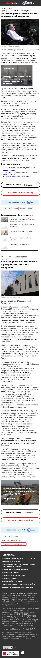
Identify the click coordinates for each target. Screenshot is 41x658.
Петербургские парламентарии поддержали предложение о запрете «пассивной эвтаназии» (22, 219)
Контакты (6, 569)
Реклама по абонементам (13, 575)
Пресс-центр (30, 559)
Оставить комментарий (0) (20, 193)
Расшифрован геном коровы (19, 244)
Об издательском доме (12, 559)
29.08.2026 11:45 (6, 257)
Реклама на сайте (10, 572)
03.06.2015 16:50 (6, 9)
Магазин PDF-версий (11, 562)
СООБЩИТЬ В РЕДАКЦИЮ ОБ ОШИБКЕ (17, 587)
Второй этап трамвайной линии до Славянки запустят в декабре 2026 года (19, 491)
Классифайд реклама (12, 581)
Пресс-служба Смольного (11, 297)
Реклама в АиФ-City (10, 578)
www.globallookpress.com (10, 46)
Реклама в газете (20, 569)
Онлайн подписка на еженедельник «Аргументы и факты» (18, 565)
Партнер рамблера (20, 647)
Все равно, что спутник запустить (21, 231)
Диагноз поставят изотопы (17, 176)
